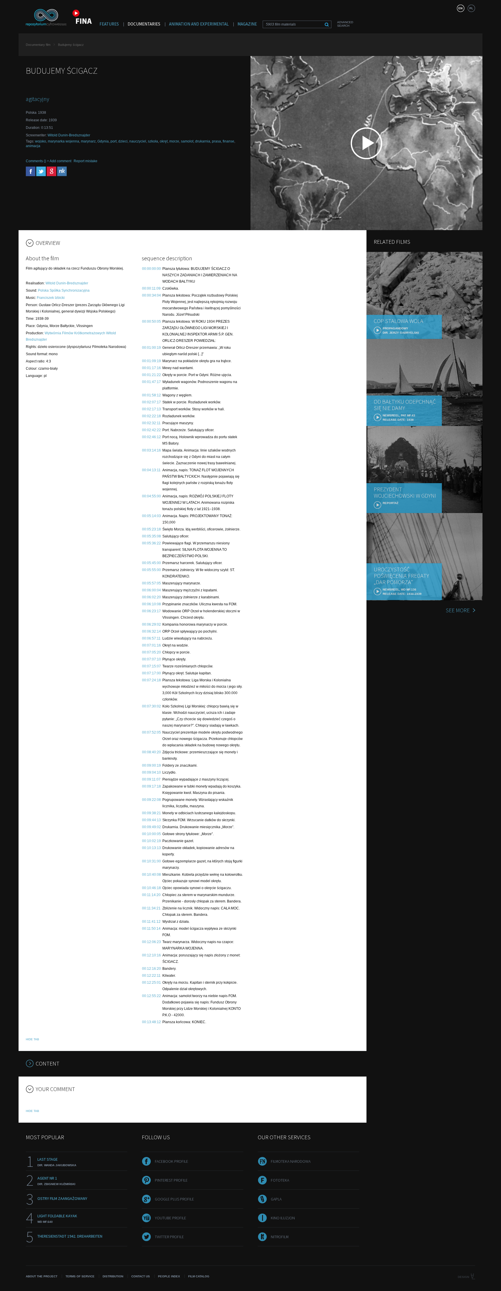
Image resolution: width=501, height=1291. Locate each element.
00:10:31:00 (151, 861)
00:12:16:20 (151, 969)
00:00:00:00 (151, 269)
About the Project (41, 1276)
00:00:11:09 (151, 288)
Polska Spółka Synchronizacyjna (64, 290)
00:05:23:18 (151, 529)
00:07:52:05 (151, 732)
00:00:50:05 (151, 321)
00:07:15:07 (151, 666)
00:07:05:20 (151, 652)
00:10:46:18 (151, 888)
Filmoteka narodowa (291, 1161)
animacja (33, 146)
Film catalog (198, 1276)
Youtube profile (170, 1217)
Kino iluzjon (283, 1217)
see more (458, 610)
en (460, 8)
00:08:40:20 (151, 752)
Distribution (113, 1276)
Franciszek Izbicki (51, 298)
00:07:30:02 (151, 706)
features (109, 24)
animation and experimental (199, 24)
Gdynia (103, 141)
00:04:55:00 (151, 496)
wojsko (40, 141)
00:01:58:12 (151, 395)
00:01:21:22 (151, 375)
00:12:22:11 (151, 976)
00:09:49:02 (151, 827)
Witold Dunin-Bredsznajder (69, 135)
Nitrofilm (279, 1236)
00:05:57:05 (151, 583)
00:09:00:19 (151, 765)
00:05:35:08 (151, 536)
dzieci (123, 141)
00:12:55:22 (151, 996)
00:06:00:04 (151, 590)
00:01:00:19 (151, 348)
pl (471, 8)
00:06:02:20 (151, 597)
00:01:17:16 (151, 368)
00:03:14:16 (151, 450)
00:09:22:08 (151, 800)
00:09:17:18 (151, 786)
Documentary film (38, 44)
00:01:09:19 (151, 361)
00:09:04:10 (151, 772)
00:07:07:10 (151, 659)
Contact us (140, 1276)
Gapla (276, 1199)
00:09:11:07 (151, 779)
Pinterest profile (171, 1180)
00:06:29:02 (151, 624)
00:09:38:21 (151, 813)
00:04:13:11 (151, 470)
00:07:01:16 (151, 645)
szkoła (153, 141)
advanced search (345, 24)
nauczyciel (137, 141)
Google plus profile (174, 1199)
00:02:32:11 (151, 423)
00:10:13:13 (151, 848)
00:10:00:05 (151, 834)
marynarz (88, 141)
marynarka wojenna (63, 141)
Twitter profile (169, 1236)
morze (174, 141)
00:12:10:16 (151, 955)
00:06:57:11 (151, 638)
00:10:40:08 (151, 875)
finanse (228, 141)
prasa (216, 141)
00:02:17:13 (151, 409)
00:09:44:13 (151, 820)
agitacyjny (37, 98)
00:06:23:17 (151, 611)
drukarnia (202, 141)
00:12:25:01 (151, 983)
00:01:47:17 (151, 382)
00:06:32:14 (151, 631)
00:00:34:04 (151, 295)
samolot (187, 141)
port (113, 141)
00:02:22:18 (151, 416)
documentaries (144, 24)
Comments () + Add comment (48, 161)
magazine (247, 24)
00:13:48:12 (151, 1022)
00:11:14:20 (151, 895)
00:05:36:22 (151, 543)
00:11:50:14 (151, 929)
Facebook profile (171, 1161)
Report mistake (85, 161)
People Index (169, 1276)
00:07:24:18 (151, 680)
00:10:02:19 (151, 841)
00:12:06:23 (151, 942)
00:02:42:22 (151, 430)
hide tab (32, 1039)
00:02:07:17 (151, 402)
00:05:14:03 (151, 516)
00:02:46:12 (151, 437)
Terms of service (80, 1276)
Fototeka (280, 1180)
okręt (164, 141)
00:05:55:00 (151, 570)
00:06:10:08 (151, 604)
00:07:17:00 (151, 673)
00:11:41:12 (151, 922)
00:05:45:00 (151, 563)
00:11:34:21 (151, 908)
